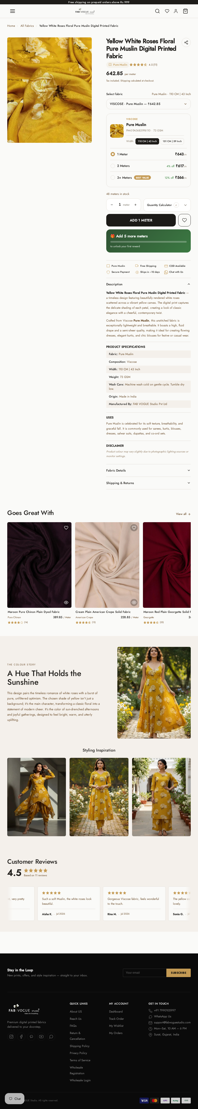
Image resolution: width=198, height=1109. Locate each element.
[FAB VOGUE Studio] (84, 11)
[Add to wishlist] (184, 220)
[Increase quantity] (135, 205)
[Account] (175, 11)
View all (181, 514)
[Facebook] (21, 1037)
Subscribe (178, 973)
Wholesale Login (80, 1080)
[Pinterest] (31, 1037)
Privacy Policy (78, 1053)
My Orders (115, 1033)
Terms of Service (80, 1060)
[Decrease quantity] (112, 205)
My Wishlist (116, 1026)
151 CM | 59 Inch (172, 141)
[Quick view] (66, 602)
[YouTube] (41, 1037)
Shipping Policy (79, 1046)
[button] (176, 205)
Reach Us (75, 1019)
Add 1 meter (141, 220)
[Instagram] (11, 1037)
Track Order (116, 1019)
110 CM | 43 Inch (147, 141)
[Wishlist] (167, 11)
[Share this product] (186, 42)
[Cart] (185, 11)
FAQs (73, 1026)
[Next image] (84, 90)
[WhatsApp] (51, 1037)
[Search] (157, 11)
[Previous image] (14, 90)
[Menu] (12, 11)
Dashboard (116, 1011)
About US (76, 1011)
